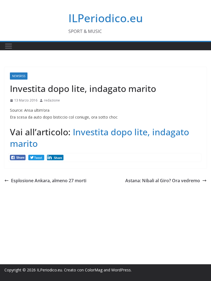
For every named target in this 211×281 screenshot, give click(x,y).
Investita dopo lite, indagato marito (99, 137)
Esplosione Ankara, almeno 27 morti (48, 181)
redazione (52, 100)
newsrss (18, 76)
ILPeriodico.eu (105, 18)
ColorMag (93, 269)
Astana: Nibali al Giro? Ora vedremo (162, 181)
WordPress (121, 269)
